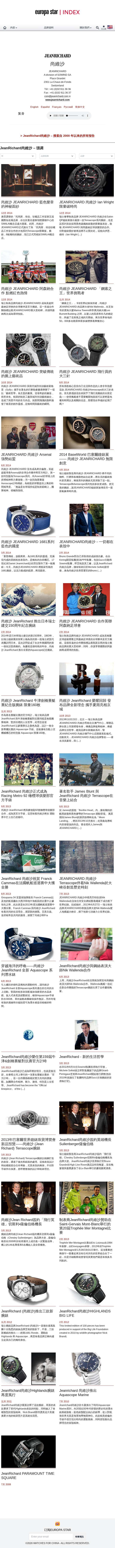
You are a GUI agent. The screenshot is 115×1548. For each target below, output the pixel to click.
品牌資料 (49, 27)
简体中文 (80, 107)
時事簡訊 (79, 1537)
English (34, 107)
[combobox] (18, 156)
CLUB (103, 29)
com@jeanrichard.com (56, 96)
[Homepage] (5, 28)
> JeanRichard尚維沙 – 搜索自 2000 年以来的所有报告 (57, 135)
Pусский (68, 107)
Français (56, 107)
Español (45, 107)
